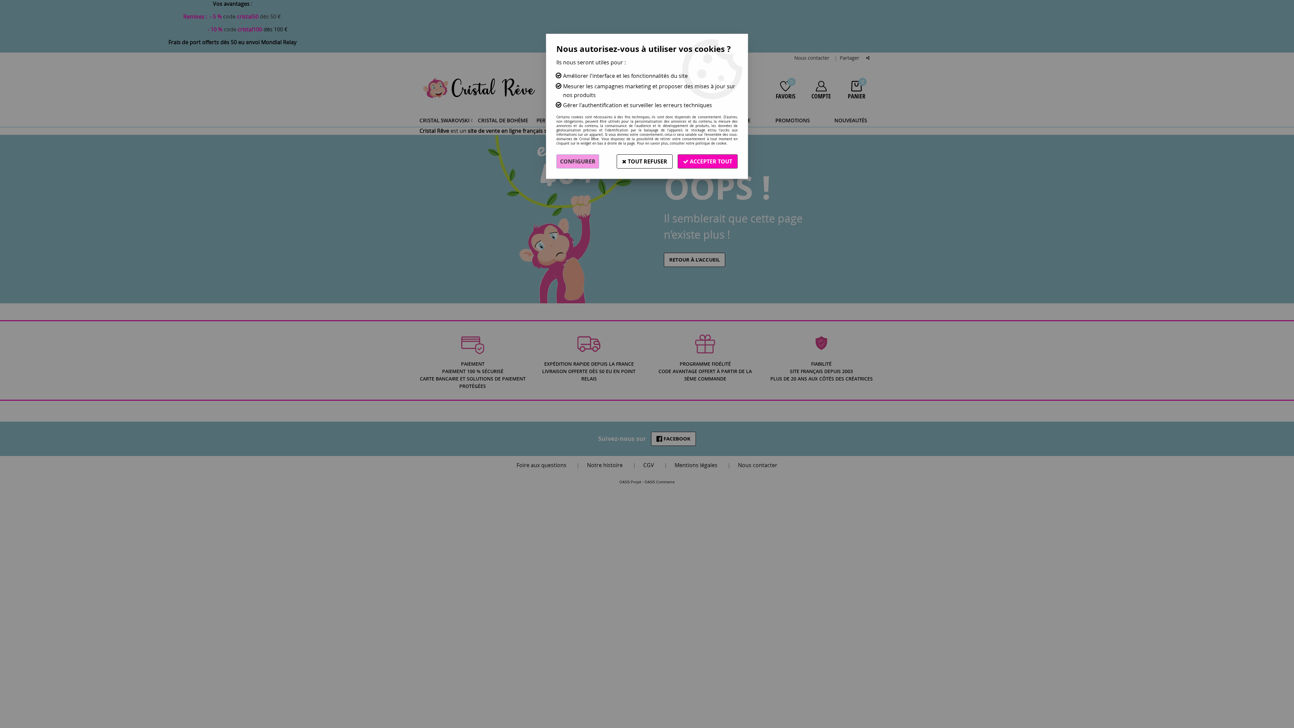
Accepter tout (710, 161)
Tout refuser (646, 161)
